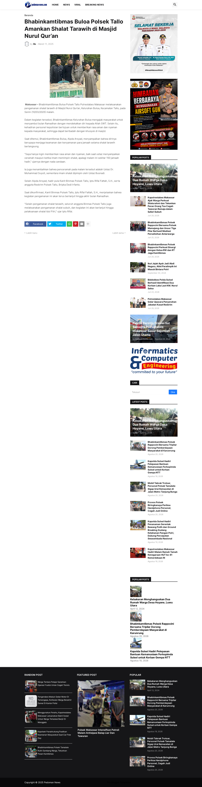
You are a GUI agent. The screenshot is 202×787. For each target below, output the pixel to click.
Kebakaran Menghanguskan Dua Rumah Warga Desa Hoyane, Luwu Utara (151, 602)
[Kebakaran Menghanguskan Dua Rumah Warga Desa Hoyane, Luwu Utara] (137, 685)
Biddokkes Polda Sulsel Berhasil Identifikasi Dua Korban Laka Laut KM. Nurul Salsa (163, 284)
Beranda (28, 15)
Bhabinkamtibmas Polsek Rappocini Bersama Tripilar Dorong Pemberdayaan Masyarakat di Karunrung (162, 446)
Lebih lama (118, 233)
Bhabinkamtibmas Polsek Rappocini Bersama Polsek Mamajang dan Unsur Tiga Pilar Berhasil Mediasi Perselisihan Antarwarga (162, 228)
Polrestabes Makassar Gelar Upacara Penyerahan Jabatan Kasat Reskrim (162, 302)
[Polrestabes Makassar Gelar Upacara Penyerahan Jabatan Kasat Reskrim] (138, 303)
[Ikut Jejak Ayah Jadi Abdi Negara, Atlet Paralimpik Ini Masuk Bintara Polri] (138, 267)
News (66, 4)
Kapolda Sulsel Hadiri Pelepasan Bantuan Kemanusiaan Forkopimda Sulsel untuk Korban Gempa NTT (162, 467)
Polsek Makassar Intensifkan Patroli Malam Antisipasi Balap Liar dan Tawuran (98, 733)
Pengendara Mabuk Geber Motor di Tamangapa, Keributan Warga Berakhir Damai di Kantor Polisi (54, 700)
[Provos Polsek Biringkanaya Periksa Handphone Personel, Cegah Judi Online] (138, 506)
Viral (77, 4)
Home (55, 4)
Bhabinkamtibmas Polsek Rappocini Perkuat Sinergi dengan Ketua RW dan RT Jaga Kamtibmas (162, 248)
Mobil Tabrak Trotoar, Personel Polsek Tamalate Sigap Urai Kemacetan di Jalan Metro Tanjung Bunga (162, 487)
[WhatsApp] (69, 224)
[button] (175, 4)
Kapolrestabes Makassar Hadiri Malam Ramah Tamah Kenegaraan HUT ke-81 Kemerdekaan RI (163, 553)
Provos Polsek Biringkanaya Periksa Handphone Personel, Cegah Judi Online (159, 506)
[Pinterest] (75, 224)
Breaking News (94, 4)
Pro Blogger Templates (119, 782)
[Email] (81, 224)
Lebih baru (31, 233)
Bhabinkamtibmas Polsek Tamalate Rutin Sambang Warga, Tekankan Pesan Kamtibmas (53, 750)
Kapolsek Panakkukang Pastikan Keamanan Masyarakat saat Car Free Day (54, 734)
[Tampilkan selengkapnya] (88, 224)
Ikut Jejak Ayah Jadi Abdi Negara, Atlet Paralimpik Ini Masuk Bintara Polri (162, 266)
